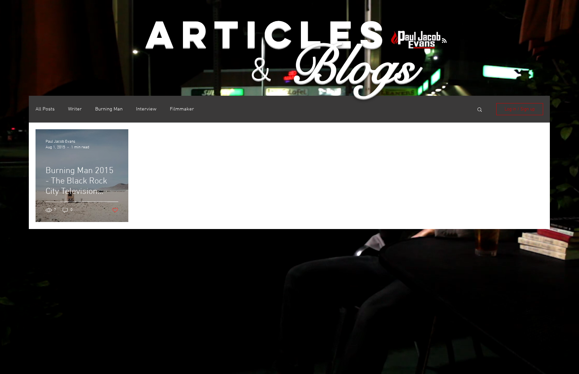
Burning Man (109, 109)
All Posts (45, 109)
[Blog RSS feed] (444, 41)
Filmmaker (182, 109)
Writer (75, 109)
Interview (146, 109)
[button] (479, 110)
